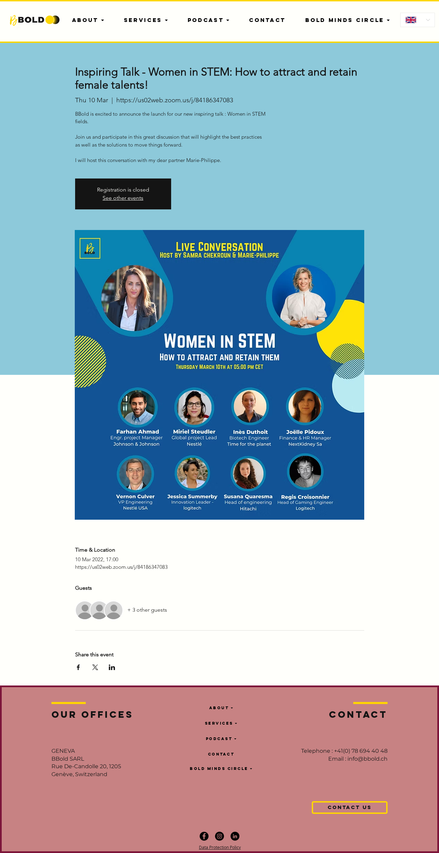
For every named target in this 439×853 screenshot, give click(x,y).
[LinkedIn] (234, 836)
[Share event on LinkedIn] (112, 667)
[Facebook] (204, 836)
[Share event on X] (95, 667)
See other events (123, 198)
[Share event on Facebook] (78, 667)
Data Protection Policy (220, 847)
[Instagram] (219, 836)
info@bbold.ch (367, 759)
